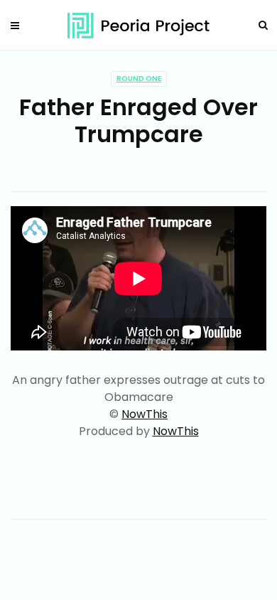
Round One (138, 78)
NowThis (144, 414)
